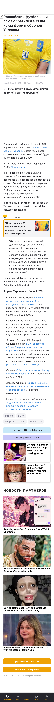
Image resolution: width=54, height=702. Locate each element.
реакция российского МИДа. (22, 364)
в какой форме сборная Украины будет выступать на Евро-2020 (24, 301)
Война (32, 94)
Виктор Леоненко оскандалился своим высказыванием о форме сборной (27, 386)
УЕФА (21, 415)
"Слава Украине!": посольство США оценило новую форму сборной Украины (18, 228)
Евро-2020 (36, 421)
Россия (9, 415)
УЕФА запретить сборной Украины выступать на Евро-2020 (25, 347)
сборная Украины (15, 421)
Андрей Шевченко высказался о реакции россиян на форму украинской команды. (24, 406)
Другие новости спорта (27, 661)
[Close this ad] (2, 16)
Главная (9, 94)
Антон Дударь (11, 35)
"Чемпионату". (18, 167)
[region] (27, 118)
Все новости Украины (27, 669)
